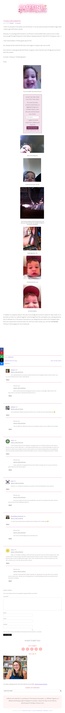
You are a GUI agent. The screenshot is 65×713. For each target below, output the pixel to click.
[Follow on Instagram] (32, 649)
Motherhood (10, 357)
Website (5, 624)
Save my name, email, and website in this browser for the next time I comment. (22, 631)
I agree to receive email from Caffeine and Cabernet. (32, 122)
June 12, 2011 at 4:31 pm (17, 372)
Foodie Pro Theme (26, 710)
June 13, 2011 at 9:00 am (19, 388)
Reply (7, 379)
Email (5, 618)
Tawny (12, 440)
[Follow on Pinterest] (27, 649)
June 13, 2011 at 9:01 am (19, 423)
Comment (6, 596)
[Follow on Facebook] (23, 649)
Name (5, 613)
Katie (12, 481)
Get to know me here (41, 684)
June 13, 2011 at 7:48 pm (19, 571)
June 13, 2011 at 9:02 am (19, 497)
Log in (50, 710)
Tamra (12, 549)
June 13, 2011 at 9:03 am (19, 532)
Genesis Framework (37, 710)
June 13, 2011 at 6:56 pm (17, 552)
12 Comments (18, 23)
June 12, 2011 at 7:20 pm (17, 409)
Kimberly (13, 369)
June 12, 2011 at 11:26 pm (17, 483)
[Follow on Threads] (36, 649)
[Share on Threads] (2, 360)
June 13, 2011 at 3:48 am (17, 518)
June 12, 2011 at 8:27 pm (17, 442)
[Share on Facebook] (2, 349)
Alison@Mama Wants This (17, 516)
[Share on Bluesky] (2, 363)
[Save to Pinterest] (2, 353)
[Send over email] (2, 356)
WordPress (46, 710)
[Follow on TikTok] (40, 649)
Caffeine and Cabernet (32, 8)
